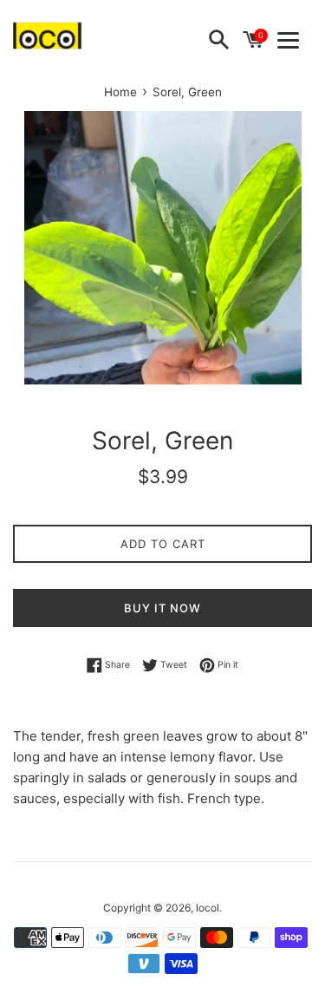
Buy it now (162, 608)
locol (207, 907)
